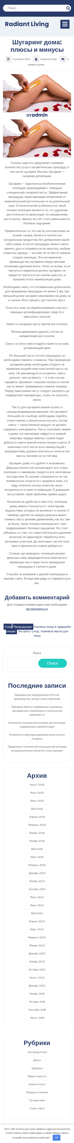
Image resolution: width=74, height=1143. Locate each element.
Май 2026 (37, 809)
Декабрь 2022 (37, 986)
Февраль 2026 (37, 825)
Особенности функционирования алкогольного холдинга (37, 736)
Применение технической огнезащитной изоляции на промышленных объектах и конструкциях (37, 748)
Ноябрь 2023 (37, 961)
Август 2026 (37, 785)
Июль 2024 (37, 897)
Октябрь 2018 (37, 1002)
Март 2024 (37, 929)
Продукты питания (37, 1092)
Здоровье (37, 1068)
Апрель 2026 (37, 817)
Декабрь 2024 (37, 873)
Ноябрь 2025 (37, 841)
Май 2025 (37, 849)
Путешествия (37, 1100)
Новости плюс (37, 1084)
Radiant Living (27, 24)
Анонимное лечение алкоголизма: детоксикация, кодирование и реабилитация (37, 725)
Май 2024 (37, 913)
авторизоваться (37, 609)
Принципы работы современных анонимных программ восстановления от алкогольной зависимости (37, 711)
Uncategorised (37, 1052)
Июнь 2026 (37, 801)
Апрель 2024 (37, 921)
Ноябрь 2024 (37, 881)
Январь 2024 (37, 945)
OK (56, 1137)
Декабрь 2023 (37, 953)
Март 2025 (37, 857)
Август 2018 (37, 1018)
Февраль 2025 (37, 865)
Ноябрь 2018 (37, 994)
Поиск (68, 8)
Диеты (37, 1060)
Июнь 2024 (37, 905)
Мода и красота (37, 1076)
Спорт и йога (37, 1108)
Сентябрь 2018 (37, 1010)
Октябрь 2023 (37, 969)
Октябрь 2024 (37, 889)
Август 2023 (37, 977)
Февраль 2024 (37, 937)
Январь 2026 (37, 833)
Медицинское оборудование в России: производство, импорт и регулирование (37, 697)
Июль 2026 (37, 793)
